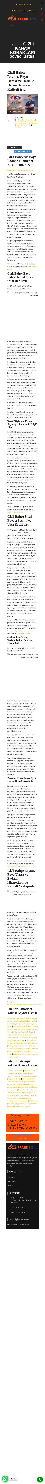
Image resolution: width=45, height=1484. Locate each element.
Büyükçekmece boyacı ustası (17, 1101)
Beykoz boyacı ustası (15, 1024)
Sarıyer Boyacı (13, 1073)
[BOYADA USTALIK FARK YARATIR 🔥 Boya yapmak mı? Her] (34, 133)
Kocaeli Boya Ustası (14, 1048)
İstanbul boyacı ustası (15, 1070)
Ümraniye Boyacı (13, 1032)
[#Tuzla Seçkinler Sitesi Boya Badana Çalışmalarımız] (34, 142)
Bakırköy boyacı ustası (16, 1104)
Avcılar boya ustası (14, 1082)
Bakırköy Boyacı (14, 1076)
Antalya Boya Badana (16, 1046)
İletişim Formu (19, 1219)
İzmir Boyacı (29, 1046)
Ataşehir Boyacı (13, 1057)
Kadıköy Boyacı (18, 1054)
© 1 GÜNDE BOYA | (14, 1231)
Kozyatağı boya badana (15, 1018)
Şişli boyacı (33, 1101)
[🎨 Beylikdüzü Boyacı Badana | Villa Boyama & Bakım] (18, 142)
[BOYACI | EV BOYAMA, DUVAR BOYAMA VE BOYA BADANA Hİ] (26, 133)
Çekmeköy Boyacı (27, 1032)
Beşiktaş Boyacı (29, 1070)
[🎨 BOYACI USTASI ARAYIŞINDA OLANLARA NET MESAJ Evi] (34, 137)
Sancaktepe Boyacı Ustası (27, 1029)
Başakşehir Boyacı (14, 1079)
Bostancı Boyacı (19, 1040)
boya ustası (32, 1021)
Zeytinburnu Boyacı (26, 1073)
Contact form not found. (18, 1225)
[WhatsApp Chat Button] (5, 1479)
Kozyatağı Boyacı (20, 1043)
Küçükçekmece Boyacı (29, 1076)
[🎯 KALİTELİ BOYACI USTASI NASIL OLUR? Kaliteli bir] (10, 137)
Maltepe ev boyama (20, 1021)
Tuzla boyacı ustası (23, 634)
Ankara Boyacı (32, 1043)
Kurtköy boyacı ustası (15, 512)
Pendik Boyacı (12, 1037)
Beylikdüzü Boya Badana (27, 1090)
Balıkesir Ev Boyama (30, 1048)
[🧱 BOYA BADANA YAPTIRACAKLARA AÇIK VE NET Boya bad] (26, 137)
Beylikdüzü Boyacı (28, 1079)
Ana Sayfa (15, 45)
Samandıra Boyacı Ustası (22, 1026)
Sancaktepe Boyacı (14, 1035)
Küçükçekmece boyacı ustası (18, 1106)
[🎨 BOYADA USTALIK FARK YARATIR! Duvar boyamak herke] (18, 137)
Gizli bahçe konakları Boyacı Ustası (20, 170)
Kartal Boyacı (27, 1035)
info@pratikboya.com (18, 1212)
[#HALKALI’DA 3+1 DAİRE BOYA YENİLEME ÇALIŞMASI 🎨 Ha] (26, 142)
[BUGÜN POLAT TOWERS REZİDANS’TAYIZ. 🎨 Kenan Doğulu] (10, 133)
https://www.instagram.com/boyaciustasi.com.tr (24, 1004)
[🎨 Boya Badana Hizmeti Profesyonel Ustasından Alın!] (18, 133)
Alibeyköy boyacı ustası (22, 1098)
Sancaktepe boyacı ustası (16, 866)
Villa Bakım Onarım (15, 1051)
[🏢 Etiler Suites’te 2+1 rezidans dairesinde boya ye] (10, 142)
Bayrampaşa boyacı (20, 1087)
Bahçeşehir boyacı (23, 1095)
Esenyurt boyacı (31, 1104)
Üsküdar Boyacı (31, 1054)
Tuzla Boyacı (23, 1037)
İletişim (22, 1138)
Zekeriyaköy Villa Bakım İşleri (18, 1093)
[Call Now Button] (40, 1479)
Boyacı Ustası (27, 1231)
